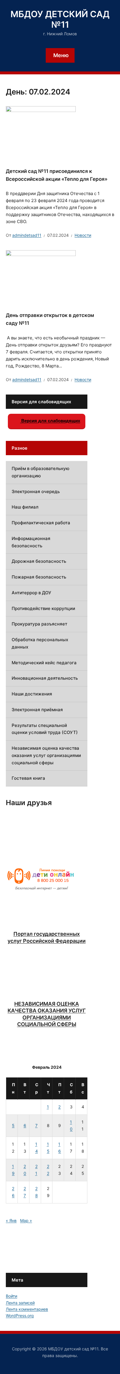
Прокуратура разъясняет (39, 624)
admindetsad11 (26, 235)
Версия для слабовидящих (50, 420)
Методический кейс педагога (44, 662)
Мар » (26, 1220)
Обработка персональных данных (40, 643)
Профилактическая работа (41, 522)
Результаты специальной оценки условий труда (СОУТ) (45, 729)
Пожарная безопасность (39, 577)
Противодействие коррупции (43, 608)
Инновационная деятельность (45, 678)
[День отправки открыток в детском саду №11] (41, 276)
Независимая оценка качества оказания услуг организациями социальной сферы (46, 755)
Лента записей (20, 1302)
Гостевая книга (28, 778)
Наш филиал (25, 507)
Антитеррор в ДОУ (31, 592)
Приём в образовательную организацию (40, 472)
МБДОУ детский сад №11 (60, 19)
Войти (11, 1296)
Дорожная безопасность (39, 561)
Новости (83, 235)
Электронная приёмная (37, 709)
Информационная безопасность (31, 542)
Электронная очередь (36, 491)
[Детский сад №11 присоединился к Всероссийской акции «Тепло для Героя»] (41, 132)
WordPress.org (20, 1315)
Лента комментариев (27, 1309)
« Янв (11, 1220)
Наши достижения (32, 694)
